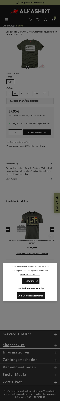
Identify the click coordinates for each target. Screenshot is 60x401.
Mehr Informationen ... (30, 274)
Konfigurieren (31, 280)
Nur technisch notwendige (31, 288)
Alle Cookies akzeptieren (30, 295)
